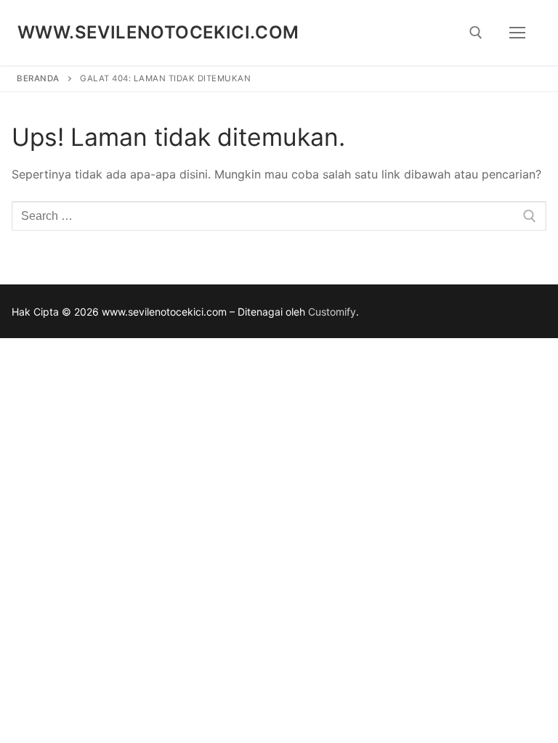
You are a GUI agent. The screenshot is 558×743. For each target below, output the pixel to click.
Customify (332, 311)
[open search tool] (475, 32)
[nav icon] (517, 32)
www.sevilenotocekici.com (158, 32)
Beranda (38, 78)
